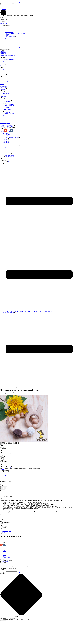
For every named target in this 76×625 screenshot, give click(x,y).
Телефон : (2, 569)
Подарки (52, 311)
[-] (1, 488)
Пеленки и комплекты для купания (12, 149)
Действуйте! (26, 0)
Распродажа (7, 311)
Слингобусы (7, 154)
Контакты (7, 49)
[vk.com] (4, 545)
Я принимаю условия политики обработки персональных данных (15, 619)
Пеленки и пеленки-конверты (11, 152)
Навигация (3, 49)
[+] (5, 488)
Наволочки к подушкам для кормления (13, 147)
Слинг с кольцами (14, 311)
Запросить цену (4, 486)
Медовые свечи (47, 311)
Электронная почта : (4, 568)
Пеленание (41, 311)
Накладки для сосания (9, 156)
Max (13, 467)
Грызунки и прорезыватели (10, 155)
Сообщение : (3, 570)
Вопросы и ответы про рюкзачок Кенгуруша (14, 37)
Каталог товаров (6, 25)
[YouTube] (1, 545)
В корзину (3, 489)
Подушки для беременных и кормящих (13, 146)
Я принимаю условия (13, 572)
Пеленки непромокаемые (10, 150)
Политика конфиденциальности (34, 563)
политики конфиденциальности (17, 572)
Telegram (4, 467)
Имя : (1, 567)
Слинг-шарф (20, 311)
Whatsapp (9, 467)
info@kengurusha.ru (5, 561)
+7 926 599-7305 (3, 5)
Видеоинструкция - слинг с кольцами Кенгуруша (15, 33)
